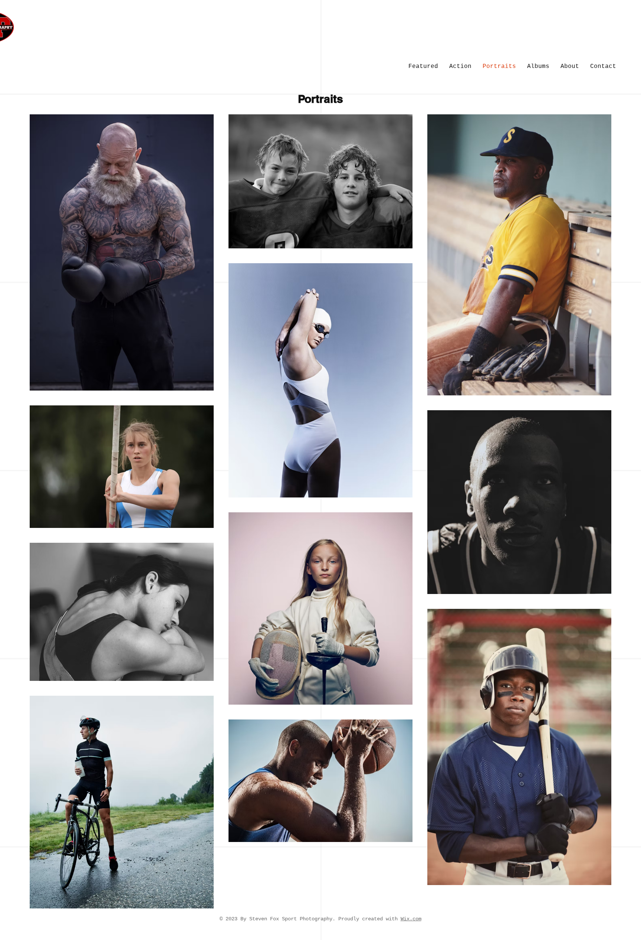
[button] (603, 67)
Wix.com (411, 919)
